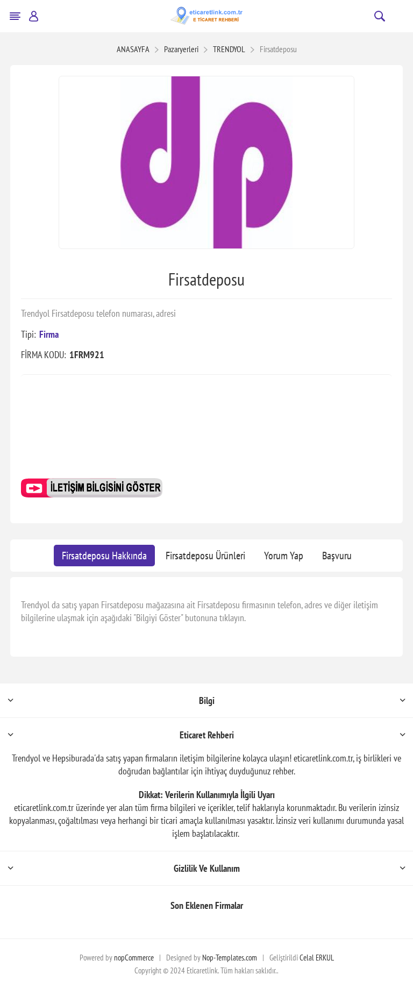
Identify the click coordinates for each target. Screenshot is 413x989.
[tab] (104, 555)
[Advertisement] (206, 430)
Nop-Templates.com (229, 957)
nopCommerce (134, 957)
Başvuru (337, 556)
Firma (49, 334)
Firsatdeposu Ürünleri (205, 556)
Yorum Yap (283, 556)
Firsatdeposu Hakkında (104, 556)
